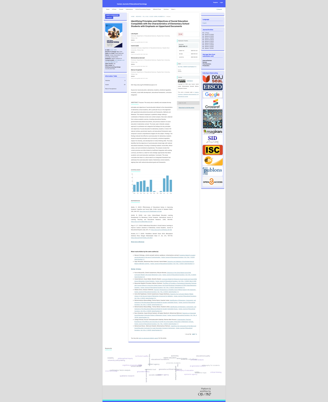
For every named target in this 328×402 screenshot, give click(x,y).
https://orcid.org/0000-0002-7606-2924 (139, 54)
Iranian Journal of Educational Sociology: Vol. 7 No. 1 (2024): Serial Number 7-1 (156, 324)
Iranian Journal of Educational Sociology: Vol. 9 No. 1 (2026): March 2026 (175, 281)
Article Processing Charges (142, 9)
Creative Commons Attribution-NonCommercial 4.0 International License (188, 94)
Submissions (129, 9)
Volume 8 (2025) (209, 36)
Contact (109, 17)
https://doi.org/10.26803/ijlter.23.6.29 (141, 221)
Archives (166, 9)
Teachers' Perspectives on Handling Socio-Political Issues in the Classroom (175, 289)
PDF (181, 34)
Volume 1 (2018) (209, 48)
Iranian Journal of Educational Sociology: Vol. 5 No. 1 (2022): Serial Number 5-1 (172, 263)
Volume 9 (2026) (209, 34)
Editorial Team (157, 9)
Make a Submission (112, 15)
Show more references (137, 241)
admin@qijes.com (119, 60)
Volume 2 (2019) (209, 46)
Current (121, 9)
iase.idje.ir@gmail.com (111, 62)
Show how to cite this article (186, 107)
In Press (114, 9)
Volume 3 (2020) (209, 44)
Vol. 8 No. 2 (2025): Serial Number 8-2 (154, 16)
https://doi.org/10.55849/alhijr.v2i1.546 (151, 211)
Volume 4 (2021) (209, 43)
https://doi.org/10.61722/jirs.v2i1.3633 (141, 237)
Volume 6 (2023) (209, 39)
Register (215, 2)
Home (107, 9)
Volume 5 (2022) (209, 41)
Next (194, 334)
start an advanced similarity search (148, 338)
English (205, 23)
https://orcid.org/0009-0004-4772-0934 (139, 42)
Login (221, 2)
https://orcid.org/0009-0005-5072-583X (139, 78)
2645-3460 (113, 50)
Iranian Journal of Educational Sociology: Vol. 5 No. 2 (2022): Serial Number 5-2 (163, 287)
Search (220, 9)
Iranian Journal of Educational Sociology (132, 4)
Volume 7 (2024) (209, 38)
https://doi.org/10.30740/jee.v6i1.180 (161, 229)
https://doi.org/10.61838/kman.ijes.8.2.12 (145, 85)
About (173, 9)
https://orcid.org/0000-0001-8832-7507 (139, 66)
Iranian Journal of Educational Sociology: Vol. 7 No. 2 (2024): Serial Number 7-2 (156, 291)
